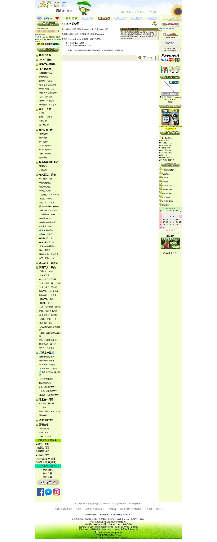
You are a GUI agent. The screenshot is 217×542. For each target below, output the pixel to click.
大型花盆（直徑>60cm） (49, 194)
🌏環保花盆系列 (46, 230)
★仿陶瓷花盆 (45, 183)
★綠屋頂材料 (45, 218)
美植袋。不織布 (46, 234)
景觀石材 (43, 415)
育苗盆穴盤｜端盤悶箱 (48, 254)
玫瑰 (51, 39)
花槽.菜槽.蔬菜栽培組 (48, 210)
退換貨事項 (166, 197)
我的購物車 (112, 509)
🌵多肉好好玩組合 (47, 246)
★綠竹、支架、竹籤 (47, 319)
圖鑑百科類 (44, 428)
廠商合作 (159, 509)
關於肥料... (48, 469)
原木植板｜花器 (46, 179)
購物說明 (165, 182)
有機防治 (43, 166)
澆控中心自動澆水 (46, 360)
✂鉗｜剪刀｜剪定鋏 (47, 279)
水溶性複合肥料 (46, 145)
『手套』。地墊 (46, 271)
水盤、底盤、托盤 (46, 258)
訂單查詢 (137, 509)
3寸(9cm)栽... (167, 138)
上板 (44, 37)
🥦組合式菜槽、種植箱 (49, 206)
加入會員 (148, 509)
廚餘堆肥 (43, 138)
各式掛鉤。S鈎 (45, 323)
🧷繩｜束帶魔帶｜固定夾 (50, 307)
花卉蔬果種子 (46, 69)
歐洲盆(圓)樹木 (45, 190)
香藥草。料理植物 (46, 101)
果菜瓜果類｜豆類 (46, 89)
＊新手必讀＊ (48, 466)
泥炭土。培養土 (46, 117)
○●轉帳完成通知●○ (169, 170)
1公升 (41, 113)
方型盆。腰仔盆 (46, 198)
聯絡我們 (165, 205)
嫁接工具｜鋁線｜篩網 (48, 291)
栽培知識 (88, 509)
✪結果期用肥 (42, 455)
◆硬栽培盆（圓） (46, 238)
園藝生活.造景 (45, 436)
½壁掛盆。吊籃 (45, 226)
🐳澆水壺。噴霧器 (47, 364)
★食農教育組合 (46, 73)
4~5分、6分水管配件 (48, 391)
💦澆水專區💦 (46, 352)
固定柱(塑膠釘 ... (167, 157)
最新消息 (165, 174)
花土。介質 (45, 109)
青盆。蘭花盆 (45, 250)
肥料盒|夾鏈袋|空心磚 (48, 311)
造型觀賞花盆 (45, 186)
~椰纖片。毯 (44, 303)
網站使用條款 (167, 193)
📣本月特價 (45, 59)
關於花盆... (48, 477)
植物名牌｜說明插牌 (47, 295)
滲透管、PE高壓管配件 (49, 395)
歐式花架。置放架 (48, 263)
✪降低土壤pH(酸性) (46, 462)
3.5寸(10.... (165, 155)
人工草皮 (43, 407)
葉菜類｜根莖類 (46, 81)
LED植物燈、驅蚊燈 (47, 344)
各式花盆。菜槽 (47, 174)
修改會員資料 (125, 509)
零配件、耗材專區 (46, 348)
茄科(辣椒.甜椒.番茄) (48, 93)
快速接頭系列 (45, 383)
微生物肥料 (44, 142)
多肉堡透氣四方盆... (168, 160)
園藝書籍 (44, 424)
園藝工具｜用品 (47, 267)
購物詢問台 (99, 509)
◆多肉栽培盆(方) (46, 242)
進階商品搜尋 (41, 34)
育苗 (44, 39)
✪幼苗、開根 (42, 444)
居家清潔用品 (46, 420)
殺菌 (41, 39)
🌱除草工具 (44, 275)
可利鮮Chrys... (166, 143)
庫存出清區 (45, 55)
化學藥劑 (43, 170)
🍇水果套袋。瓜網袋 (48, 315)
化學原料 (43, 157)
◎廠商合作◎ (170, 253)
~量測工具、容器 (46, 299)
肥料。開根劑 (46, 129)
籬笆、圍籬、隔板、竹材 (49, 411)
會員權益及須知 (167, 201)
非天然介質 (44, 125)
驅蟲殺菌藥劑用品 (48, 162)
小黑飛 (56, 39)
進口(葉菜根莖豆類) (47, 85)
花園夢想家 (67, 509)
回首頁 (78, 509)
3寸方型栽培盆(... (167, 145)
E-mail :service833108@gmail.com (110, 533)
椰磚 (48, 39)
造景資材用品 (46, 399)
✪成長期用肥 (42, 447)
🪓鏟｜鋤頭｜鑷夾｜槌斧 (50, 283)
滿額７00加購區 (47, 64)
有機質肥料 (44, 134)
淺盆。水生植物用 (46, 202)
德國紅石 (52, 37)
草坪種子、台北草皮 (47, 105)
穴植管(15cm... (166, 148)
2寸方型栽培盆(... (167, 150)
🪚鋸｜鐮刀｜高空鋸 (48, 287)
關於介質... (48, 473)
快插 (47, 37)
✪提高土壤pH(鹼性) (46, 458)
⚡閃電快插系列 (46, 379)
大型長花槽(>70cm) (47, 214)
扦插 (59, 39)
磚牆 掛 (37, 41)
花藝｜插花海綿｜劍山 (48, 340)
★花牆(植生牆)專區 (47, 222)
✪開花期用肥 (42, 451)
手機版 (57, 509)
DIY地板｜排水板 (46, 403)
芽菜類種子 (44, 77)
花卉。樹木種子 (46, 97)
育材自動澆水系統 (46, 356)
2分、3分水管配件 (47, 387)
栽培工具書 (44, 432)
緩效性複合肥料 (46, 149)
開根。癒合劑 (45, 153)
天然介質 (43, 121)
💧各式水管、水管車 (48, 368)
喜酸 (57, 37)
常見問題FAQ (167, 185)
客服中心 (165, 178)
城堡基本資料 (167, 189)
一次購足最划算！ (170, 37)
